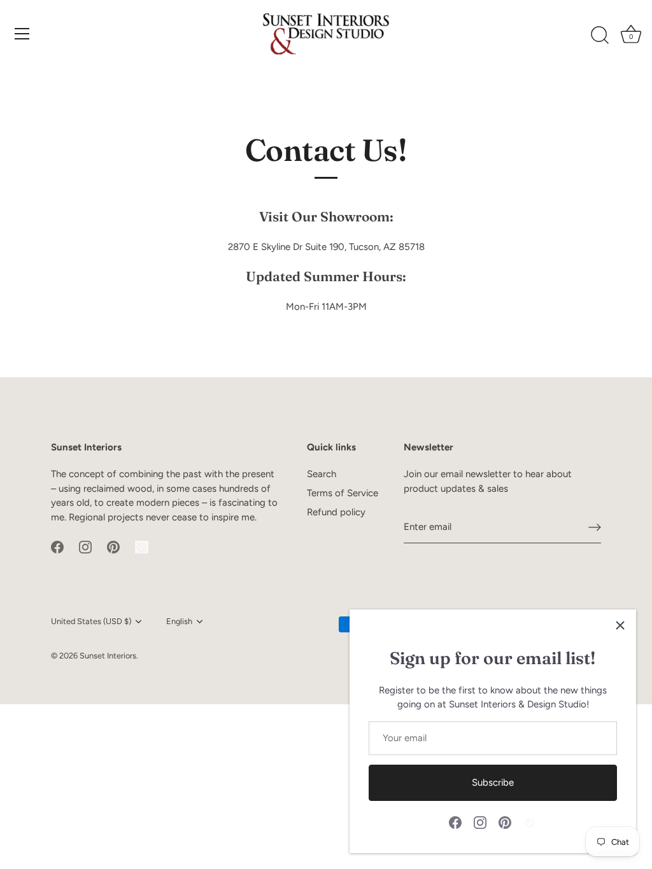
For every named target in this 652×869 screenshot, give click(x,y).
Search (321, 474)
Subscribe (493, 782)
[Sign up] (594, 527)
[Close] (620, 625)
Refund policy (336, 512)
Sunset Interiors (108, 655)
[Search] (600, 36)
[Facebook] (455, 822)
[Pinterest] (505, 822)
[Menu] (22, 34)
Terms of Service (342, 493)
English (179, 621)
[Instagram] (480, 822)
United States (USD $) (91, 621)
